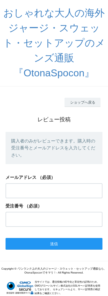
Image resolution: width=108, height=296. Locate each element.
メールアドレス (21, 177)
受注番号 (14, 206)
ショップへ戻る (82, 102)
